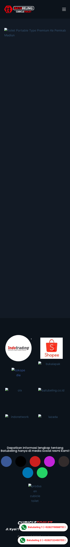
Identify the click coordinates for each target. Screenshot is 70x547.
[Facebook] (6, 461)
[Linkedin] (27, 472)
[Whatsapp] (42, 472)
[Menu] (64, 9)
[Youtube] (35, 461)
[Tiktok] (63, 461)
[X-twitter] (20, 461)
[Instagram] (49, 461)
